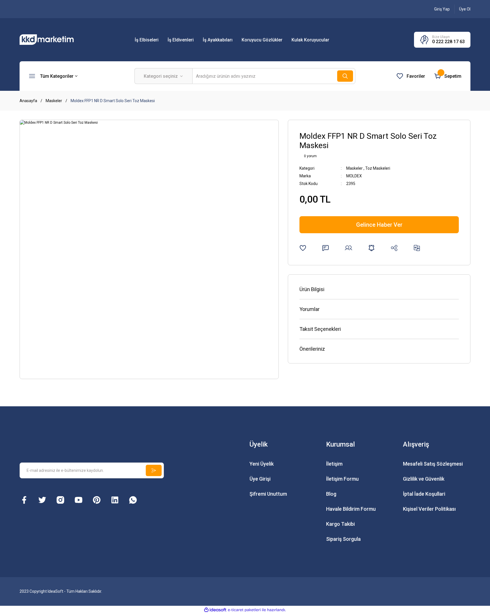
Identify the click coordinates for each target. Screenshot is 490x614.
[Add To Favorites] (302, 248)
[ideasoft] (215, 610)
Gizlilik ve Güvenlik (423, 479)
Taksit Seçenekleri (320, 329)
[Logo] (54, 39)
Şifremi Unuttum (268, 494)
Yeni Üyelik (262, 464)
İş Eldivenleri (181, 40)
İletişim (334, 464)
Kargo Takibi (340, 524)
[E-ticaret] (244, 610)
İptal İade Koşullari (424, 494)
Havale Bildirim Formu (351, 509)
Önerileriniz (312, 349)
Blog (331, 494)
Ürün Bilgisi (311, 289)
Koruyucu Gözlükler (262, 40)
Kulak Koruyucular (310, 40)
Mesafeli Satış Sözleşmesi (433, 464)
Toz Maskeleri (377, 168)
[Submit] (154, 470)
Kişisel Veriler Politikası (429, 509)
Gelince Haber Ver (379, 224)
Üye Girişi (260, 479)
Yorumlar (309, 309)
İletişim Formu (342, 479)
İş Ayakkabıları (218, 40)
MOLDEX (354, 176)
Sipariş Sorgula (343, 539)
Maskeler (354, 168)
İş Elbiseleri (147, 40)
